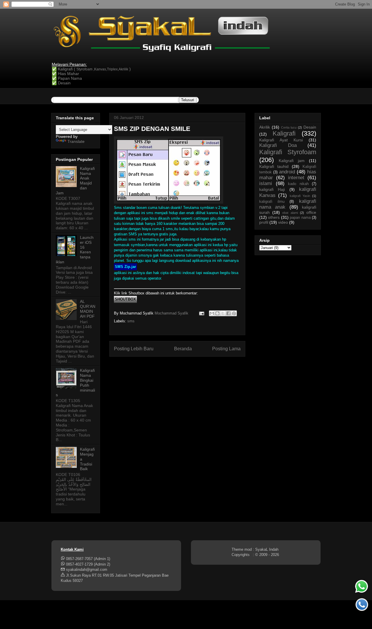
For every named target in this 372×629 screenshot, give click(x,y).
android (287, 172)
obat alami (290, 212)
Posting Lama (226, 348)
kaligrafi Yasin (300, 196)
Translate (76, 141)
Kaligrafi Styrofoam (287, 152)
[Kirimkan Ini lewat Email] (212, 313)
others (274, 217)
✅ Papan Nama (67, 78)
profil (263, 222)
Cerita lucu (289, 127)
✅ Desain (61, 83)
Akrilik (264, 127)
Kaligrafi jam (292, 160)
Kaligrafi (284, 133)
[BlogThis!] (217, 313)
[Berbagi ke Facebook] (228, 313)
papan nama (300, 218)
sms (131, 321)
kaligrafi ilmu (272, 202)
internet (296, 177)
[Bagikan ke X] (223, 313)
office (311, 212)
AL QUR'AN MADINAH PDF (87, 308)
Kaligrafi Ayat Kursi (281, 140)
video (283, 222)
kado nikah (298, 184)
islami (265, 183)
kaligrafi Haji (272, 189)
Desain (309, 127)
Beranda (183, 348)
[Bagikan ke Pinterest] (234, 313)
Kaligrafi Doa (278, 145)
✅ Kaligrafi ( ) (91, 69)
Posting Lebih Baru (133, 348)
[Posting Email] (201, 313)
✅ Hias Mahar (65, 73)
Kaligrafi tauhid (274, 166)
